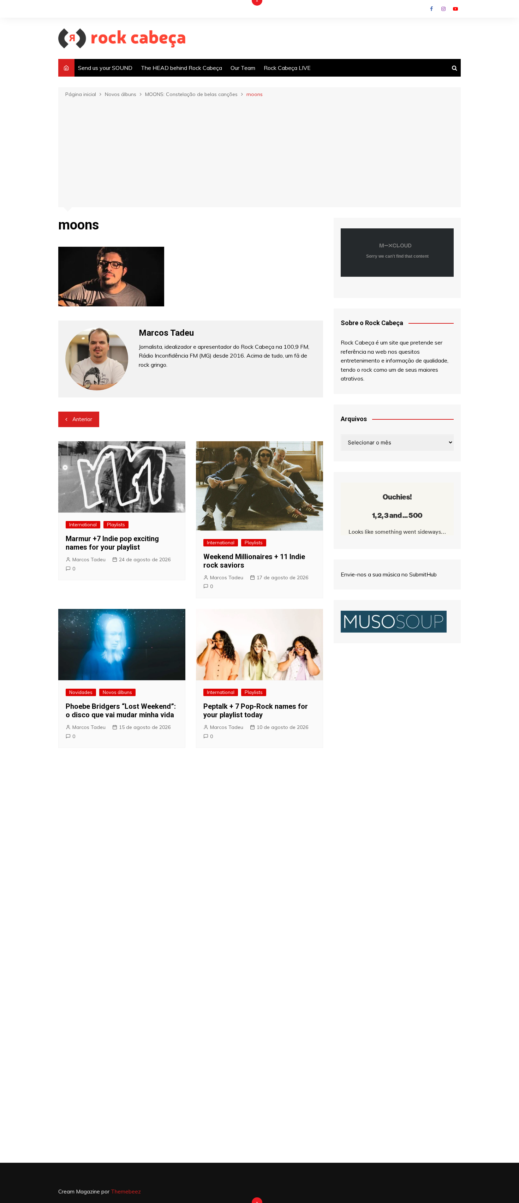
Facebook (431, 9)
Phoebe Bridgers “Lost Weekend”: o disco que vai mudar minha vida (121, 710)
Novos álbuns (117, 692)
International (83, 524)
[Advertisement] (259, 151)
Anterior (82, 419)
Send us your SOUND (105, 67)
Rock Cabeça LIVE (287, 67)
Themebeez (126, 1191)
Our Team (243, 67)
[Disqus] (190, 859)
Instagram (443, 9)
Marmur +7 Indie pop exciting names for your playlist (112, 542)
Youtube (455, 9)
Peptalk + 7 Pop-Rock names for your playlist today (255, 710)
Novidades (81, 692)
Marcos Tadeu (89, 559)
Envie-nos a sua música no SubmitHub (389, 574)
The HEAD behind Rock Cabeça (181, 67)
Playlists (116, 524)
